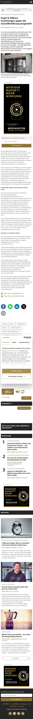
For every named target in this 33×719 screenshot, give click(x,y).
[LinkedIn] (23, 713)
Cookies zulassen (16, 371)
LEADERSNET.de (6, 704)
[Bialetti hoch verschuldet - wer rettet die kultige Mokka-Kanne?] (16, 620)
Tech (11, 591)
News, (3, 27)
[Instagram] (14, 713)
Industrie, (19, 639)
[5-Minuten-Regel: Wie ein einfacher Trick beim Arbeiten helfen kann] (16, 528)
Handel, (13, 452)
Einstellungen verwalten (15, 376)
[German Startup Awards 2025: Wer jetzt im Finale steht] (16, 572)
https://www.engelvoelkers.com (13, 293)
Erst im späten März (7, 151)
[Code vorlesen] (17, 392)
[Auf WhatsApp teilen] (10, 306)
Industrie (18, 452)
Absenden (26, 398)
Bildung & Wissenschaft (14, 464)
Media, (8, 591)
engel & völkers (8, 324)
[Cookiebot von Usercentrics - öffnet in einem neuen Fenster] (23, 338)
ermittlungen (15, 327)
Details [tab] (14, 342)
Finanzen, (14, 462)
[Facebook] (10, 713)
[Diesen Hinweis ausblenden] (30, 10)
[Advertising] (16, 109)
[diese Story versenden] (3, 313)
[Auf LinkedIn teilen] (16, 306)
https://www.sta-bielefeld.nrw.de (14, 296)
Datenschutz (13, 706)
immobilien (21, 324)
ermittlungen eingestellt (11, 331)
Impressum (21, 706)
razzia (5, 327)
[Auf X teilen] (23, 306)
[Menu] (31, 2)
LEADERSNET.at (16, 704)
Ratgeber (14, 547)
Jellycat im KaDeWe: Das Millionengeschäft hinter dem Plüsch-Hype (18, 473)
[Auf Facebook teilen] (3, 306)
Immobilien (8, 27)
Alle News (15, 658)
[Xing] (18, 713)
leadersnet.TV (7, 403)
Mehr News (5, 512)
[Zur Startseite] (7, 2)
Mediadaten (24, 704)
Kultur (25, 639)
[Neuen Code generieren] (23, 392)
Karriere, (20, 462)
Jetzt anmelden (16, 145)
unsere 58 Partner (12, 351)
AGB (29, 704)
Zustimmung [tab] (5, 342)
